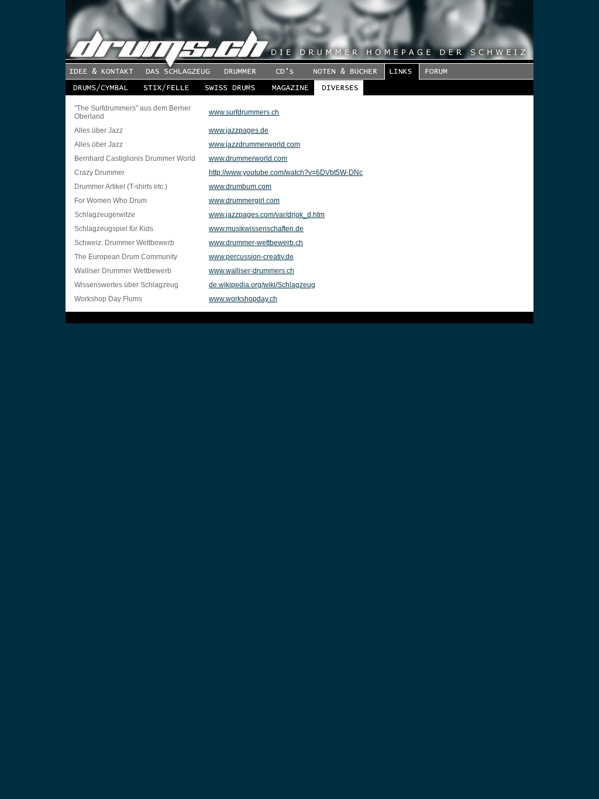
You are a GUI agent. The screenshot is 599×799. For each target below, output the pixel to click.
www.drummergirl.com (244, 201)
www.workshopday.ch (243, 299)
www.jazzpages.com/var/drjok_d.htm (267, 215)
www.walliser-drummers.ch (251, 271)
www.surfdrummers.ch (244, 112)
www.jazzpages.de (238, 130)
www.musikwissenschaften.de (256, 229)
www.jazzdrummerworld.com (254, 144)
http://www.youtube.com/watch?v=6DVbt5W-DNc (286, 172)
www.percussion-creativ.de (251, 257)
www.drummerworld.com (248, 158)
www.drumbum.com (240, 186)
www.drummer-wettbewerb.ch (256, 243)
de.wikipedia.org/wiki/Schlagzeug (262, 285)
